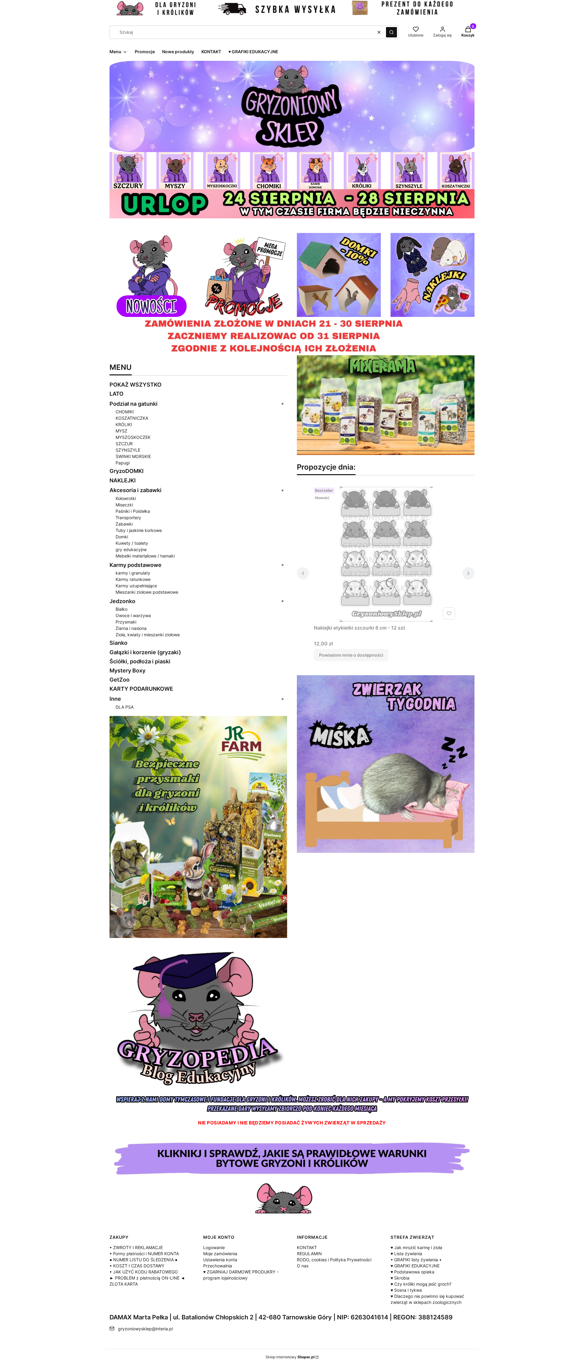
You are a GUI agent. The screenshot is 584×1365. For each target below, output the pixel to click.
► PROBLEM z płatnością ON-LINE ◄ (147, 1277)
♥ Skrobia (400, 1277)
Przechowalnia (217, 1265)
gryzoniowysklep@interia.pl (145, 1328)
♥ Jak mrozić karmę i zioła (416, 1247)
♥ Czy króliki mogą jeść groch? (421, 1284)
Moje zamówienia (220, 1253)
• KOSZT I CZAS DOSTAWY (136, 1265)
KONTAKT (307, 1247)
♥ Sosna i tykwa (406, 1290)
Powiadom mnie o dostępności (351, 655)
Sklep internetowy (290, 1357)
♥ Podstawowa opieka (412, 1271)
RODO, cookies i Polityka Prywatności (334, 1259)
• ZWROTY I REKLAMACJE (136, 1247)
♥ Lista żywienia (406, 1253)
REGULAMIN (309, 1253)
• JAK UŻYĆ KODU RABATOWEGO (143, 1271)
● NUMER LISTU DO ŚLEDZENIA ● (143, 1259)
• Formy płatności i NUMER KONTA (144, 1253)
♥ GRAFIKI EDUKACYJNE (415, 1265)
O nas (302, 1265)
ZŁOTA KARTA (123, 1284)
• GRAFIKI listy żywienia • (416, 1259)
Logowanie (214, 1247)
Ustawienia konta (220, 1259)
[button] (391, 32)
